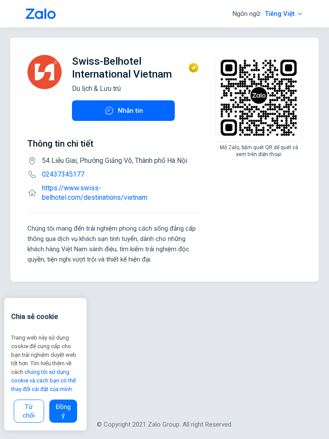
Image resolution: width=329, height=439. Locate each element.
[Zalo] (41, 13)
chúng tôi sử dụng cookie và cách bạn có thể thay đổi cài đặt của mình (43, 380)
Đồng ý (63, 411)
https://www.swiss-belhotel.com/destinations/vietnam (94, 192)
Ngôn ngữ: (264, 14)
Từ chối (29, 411)
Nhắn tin (130, 110)
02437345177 (63, 174)
